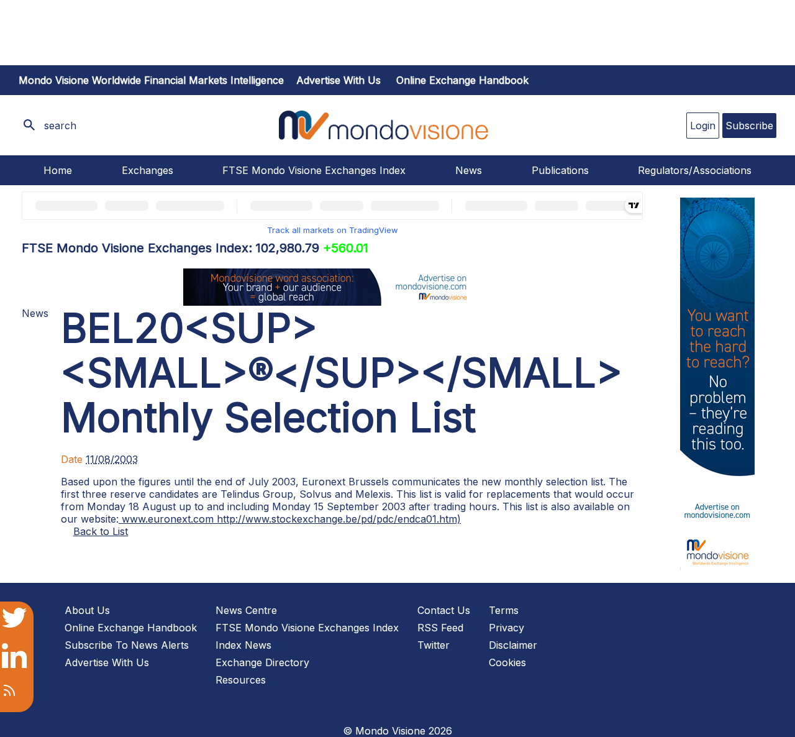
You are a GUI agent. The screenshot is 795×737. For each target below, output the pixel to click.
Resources (241, 680)
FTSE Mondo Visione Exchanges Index (314, 170)
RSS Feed (440, 627)
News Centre (246, 610)
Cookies (507, 662)
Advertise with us (338, 80)
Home (57, 170)
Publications (560, 170)
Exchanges (147, 170)
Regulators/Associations (695, 170)
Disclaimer (513, 645)
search (60, 125)
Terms (504, 610)
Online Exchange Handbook (462, 80)
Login (703, 125)
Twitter (433, 645)
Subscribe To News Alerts (127, 645)
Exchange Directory (262, 662)
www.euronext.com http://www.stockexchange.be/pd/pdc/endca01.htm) (290, 519)
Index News (243, 645)
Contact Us (443, 610)
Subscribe (749, 125)
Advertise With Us (107, 662)
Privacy (506, 627)
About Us (87, 610)
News (468, 170)
